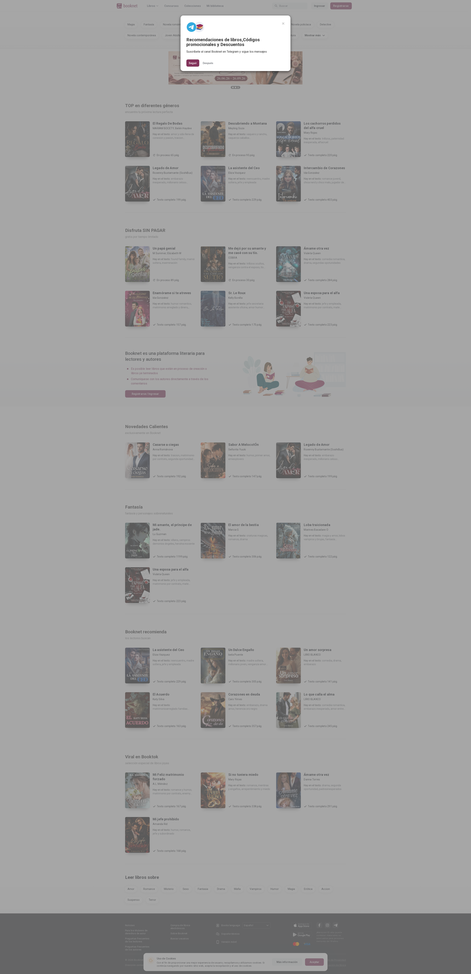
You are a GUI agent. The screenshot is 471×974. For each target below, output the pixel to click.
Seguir (193, 63)
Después (208, 62)
